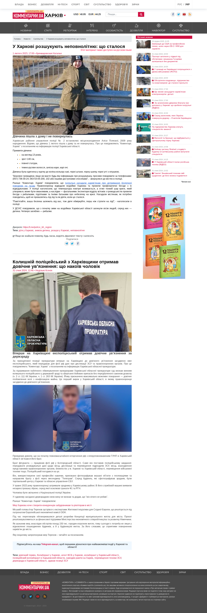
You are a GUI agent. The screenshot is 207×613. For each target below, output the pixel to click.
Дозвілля (64, 572)
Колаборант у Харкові (48, 555)
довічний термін (27, 555)
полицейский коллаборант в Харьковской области (39, 558)
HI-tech (83, 572)
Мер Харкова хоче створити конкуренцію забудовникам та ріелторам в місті (52, 505)
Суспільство (142, 572)
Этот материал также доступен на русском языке (106, 50)
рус (180, 4)
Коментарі (31, 606)
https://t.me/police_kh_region (37, 227)
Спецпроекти (163, 4)
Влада (24, 572)
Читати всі (186, 182)
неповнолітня (77, 230)
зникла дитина (42, 230)
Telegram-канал (49, 544)
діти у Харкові (26, 230)
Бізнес (44, 572)
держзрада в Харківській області (30, 561)
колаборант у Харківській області (101, 555)
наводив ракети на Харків (79, 558)
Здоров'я (162, 572)
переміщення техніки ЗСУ (107, 558)
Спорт (103, 572)
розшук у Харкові (60, 230)
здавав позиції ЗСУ (58, 561)
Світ (123, 572)
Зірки (182, 572)
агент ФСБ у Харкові (72, 555)
